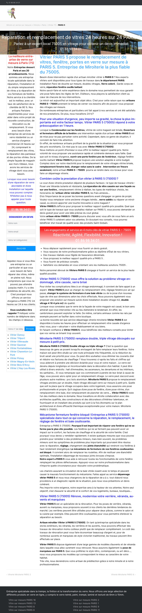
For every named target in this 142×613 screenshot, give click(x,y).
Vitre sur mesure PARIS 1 (86, 603)
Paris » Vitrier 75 (49, 25)
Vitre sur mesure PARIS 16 (22, 600)
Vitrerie (36, 25)
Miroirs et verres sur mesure (19, 25)
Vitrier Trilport (17, 338)
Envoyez (30, 328)
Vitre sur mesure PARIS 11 (86, 610)
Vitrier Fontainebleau (21, 348)
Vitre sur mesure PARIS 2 (86, 600)
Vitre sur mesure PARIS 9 (86, 606)
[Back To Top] (135, 606)
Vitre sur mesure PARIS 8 (22, 606)
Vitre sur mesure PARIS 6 (22, 610)
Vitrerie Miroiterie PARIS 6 (122, 574)
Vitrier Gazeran (18, 344)
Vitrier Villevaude (19, 341)
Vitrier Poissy (17, 358)
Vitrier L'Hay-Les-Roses (22, 368)
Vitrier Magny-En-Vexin (22, 361)
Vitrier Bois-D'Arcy (20, 364)
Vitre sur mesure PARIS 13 (22, 603)
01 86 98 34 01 (14, 3)
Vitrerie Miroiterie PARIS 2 (19, 574)
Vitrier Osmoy (17, 334)
